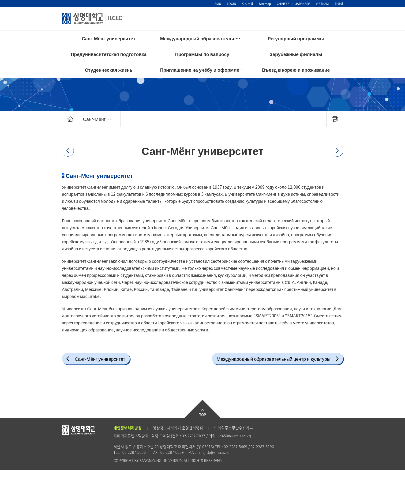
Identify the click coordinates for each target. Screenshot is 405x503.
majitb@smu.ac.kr (214, 452)
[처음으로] (70, 119)
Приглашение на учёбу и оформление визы (204, 69)
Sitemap (265, 3)
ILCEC (115, 17)
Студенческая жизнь (108, 69)
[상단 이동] (202, 409)
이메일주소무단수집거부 (233, 428)
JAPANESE (302, 3)
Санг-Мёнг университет (108, 38)
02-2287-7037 (193, 436)
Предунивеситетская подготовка (108, 54)
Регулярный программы (296, 38)
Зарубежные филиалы (296, 54)
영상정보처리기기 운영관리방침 (178, 428)
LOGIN (231, 3)
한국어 (339, 3)
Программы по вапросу (202, 54)
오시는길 (247, 3)
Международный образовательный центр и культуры (204, 38)
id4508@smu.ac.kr (234, 436)
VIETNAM (322, 3)
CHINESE (283, 3)
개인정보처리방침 (127, 428)
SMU (217, 3)
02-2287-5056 (134, 452)
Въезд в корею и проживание (296, 69)
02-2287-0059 (172, 452)
